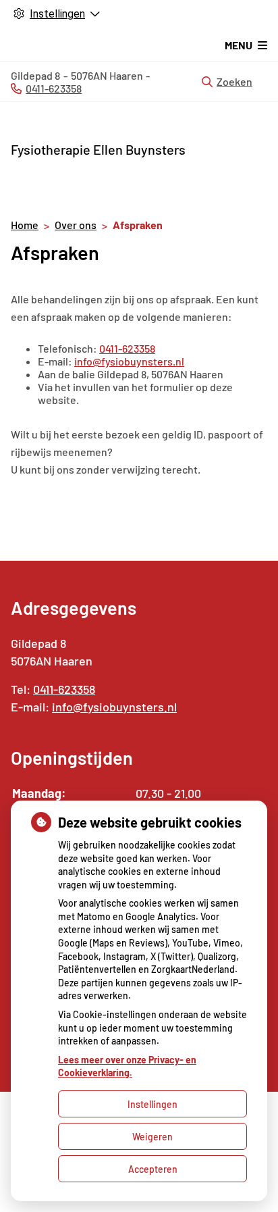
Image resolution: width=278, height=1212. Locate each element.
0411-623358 (127, 348)
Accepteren (152, 1169)
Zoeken (234, 81)
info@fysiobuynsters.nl (129, 361)
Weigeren (152, 1136)
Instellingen (152, 1104)
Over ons (75, 224)
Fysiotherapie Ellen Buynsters (98, 149)
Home (24, 224)
